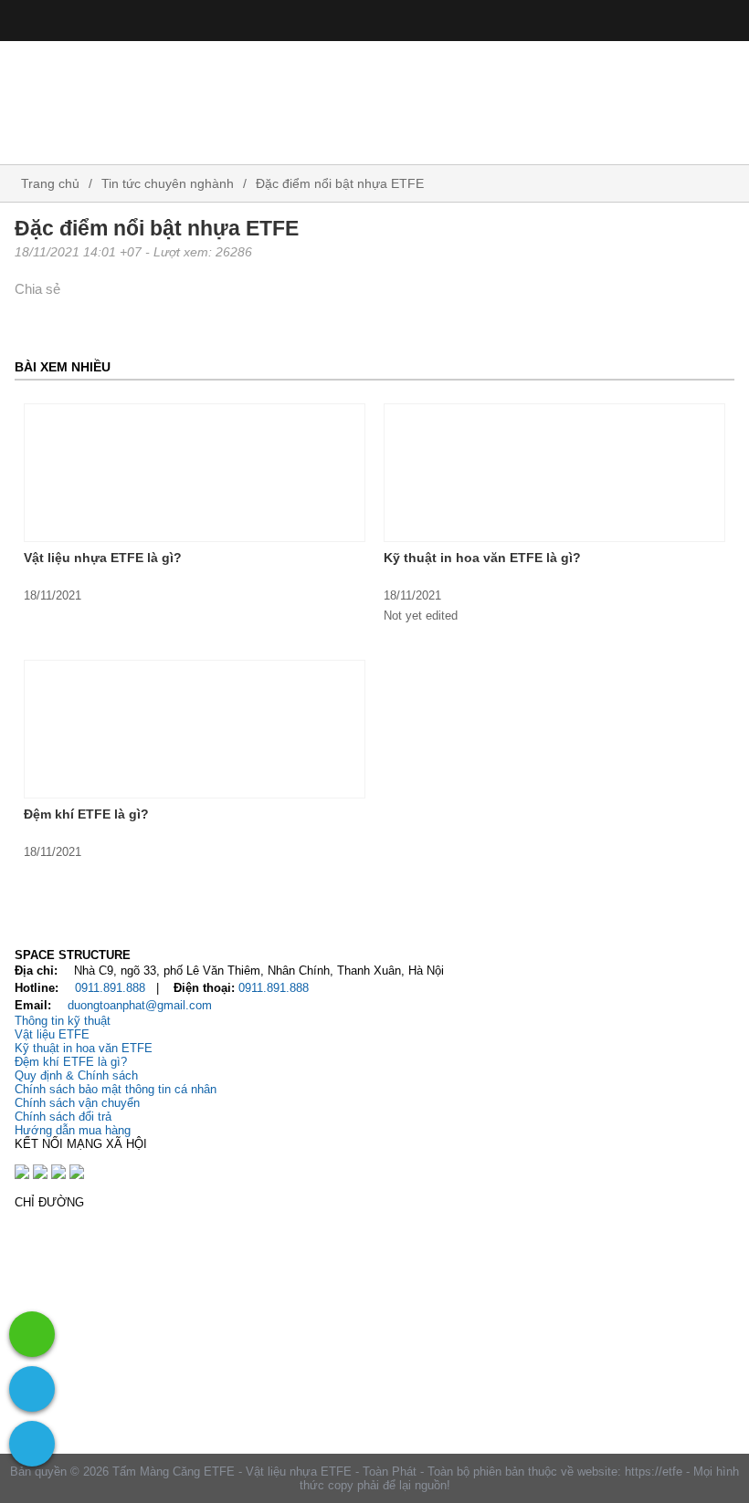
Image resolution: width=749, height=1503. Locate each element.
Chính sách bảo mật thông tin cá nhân (115, 1089)
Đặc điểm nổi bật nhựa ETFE (340, 183)
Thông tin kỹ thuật (63, 1021)
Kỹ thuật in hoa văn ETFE (84, 1048)
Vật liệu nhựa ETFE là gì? (103, 557)
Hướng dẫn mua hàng (73, 1130)
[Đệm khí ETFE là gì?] (194, 729)
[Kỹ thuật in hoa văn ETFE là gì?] (554, 472)
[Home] (374, 96)
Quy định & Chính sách (76, 1075)
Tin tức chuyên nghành (167, 183)
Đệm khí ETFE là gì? (86, 814)
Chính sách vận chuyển (77, 1103)
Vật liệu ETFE (52, 1034)
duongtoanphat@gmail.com (140, 1005)
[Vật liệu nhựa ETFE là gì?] (194, 472)
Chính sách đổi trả (63, 1116)
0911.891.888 (110, 988)
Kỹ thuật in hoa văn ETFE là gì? (482, 557)
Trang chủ (48, 183)
